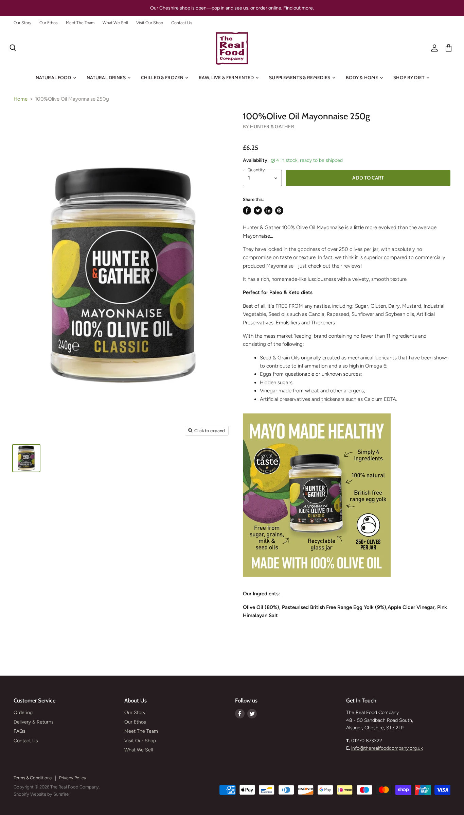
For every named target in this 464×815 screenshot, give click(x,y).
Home (21, 99)
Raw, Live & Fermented (227, 77)
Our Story (22, 22)
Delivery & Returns (34, 722)
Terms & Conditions (33, 777)
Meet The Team (80, 22)
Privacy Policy (72, 777)
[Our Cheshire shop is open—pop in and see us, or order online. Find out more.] (232, 8)
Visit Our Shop (149, 22)
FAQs (19, 731)
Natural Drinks (107, 77)
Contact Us (181, 22)
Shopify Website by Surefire (41, 794)
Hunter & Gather (272, 127)
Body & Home (362, 77)
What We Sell (115, 22)
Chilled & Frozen (162, 77)
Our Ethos (48, 22)
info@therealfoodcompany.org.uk (387, 748)
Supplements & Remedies (300, 77)
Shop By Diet (409, 77)
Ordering (23, 712)
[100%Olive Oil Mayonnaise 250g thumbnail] (26, 458)
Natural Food (54, 77)
